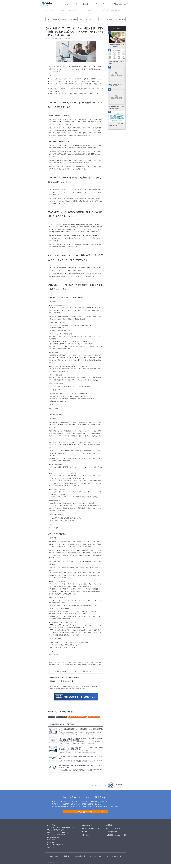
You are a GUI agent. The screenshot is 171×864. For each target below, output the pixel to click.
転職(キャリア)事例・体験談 (69, 19)
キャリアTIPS (70, 10)
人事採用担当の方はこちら (118, 4)
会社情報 (64, 856)
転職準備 (109, 825)
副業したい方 (50, 847)
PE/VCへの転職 (51, 840)
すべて (48, 19)
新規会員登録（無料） (85, 812)
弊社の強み (85, 835)
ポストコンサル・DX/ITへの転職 (56, 835)
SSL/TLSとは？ (120, 784)
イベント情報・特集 (119, 19)
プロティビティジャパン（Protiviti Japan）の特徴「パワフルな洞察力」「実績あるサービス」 (76, 79)
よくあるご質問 (54, 856)
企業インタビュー (83, 19)
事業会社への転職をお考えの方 (55, 830)
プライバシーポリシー (113, 856)
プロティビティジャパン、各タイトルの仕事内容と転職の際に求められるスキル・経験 (74, 94)
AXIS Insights (99, 3)
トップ (46, 10)
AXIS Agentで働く (112, 832)
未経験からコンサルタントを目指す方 (57, 832)
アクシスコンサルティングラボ (57, 10)
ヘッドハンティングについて (115, 828)
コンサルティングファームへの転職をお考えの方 (60, 827)
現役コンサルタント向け (93, 716)
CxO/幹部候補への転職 (53, 837)
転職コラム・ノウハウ (78, 10)
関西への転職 (50, 842)
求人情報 (85, 4)
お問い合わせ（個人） (96, 856)
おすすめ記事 (55, 19)
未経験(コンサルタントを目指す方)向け (76, 716)
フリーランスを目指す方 (53, 845)
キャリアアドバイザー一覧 (69, 4)
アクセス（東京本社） (80, 856)
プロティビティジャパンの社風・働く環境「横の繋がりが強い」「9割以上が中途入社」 (74, 81)
